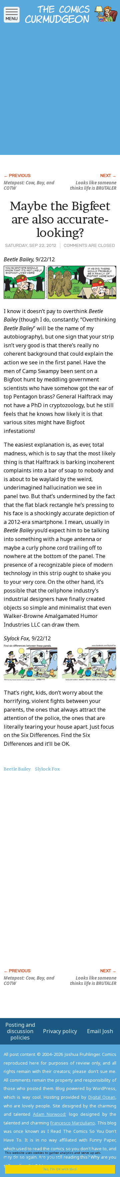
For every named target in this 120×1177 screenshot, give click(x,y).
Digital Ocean (102, 1097)
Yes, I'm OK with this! (60, 1169)
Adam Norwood (49, 1114)
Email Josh (100, 1031)
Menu (12, 18)
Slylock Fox (47, 769)
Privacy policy (60, 1031)
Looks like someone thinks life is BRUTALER (93, 185)
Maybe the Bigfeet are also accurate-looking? (60, 219)
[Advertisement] (60, 91)
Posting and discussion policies (20, 1031)
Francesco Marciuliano (72, 1123)
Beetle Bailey (17, 769)
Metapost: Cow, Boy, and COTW (29, 185)
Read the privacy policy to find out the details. (57, 1155)
